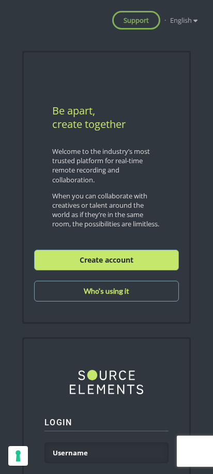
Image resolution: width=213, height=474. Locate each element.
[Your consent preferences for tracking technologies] (18, 456)
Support (136, 20)
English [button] (181, 20)
